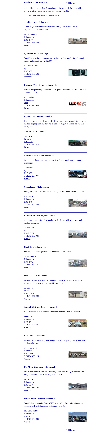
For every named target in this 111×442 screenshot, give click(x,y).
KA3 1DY (28, 385)
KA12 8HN (29, 233)
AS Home (70, 3)
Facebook (28, 77)
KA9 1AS (28, 142)
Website (27, 45)
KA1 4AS (28, 202)
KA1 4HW (28, 40)
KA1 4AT (28, 322)
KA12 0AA (29, 293)
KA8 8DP (28, 71)
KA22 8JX (28, 353)
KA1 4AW (28, 262)
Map (26, 102)
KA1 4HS (28, 416)
